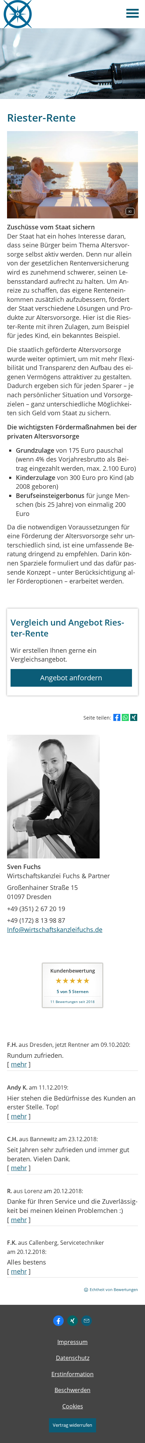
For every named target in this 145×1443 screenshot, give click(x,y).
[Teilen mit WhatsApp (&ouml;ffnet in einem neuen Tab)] (125, 717)
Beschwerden (72, 1390)
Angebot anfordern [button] (71, 677)
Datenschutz (72, 1358)
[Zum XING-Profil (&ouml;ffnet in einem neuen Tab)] (72, 1320)
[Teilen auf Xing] (133, 717)
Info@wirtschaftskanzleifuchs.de (54, 929)
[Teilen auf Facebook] (116, 717)
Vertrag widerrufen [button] (72, 1425)
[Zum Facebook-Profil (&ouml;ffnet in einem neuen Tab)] (58, 1320)
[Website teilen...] (86, 1320)
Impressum (72, 1342)
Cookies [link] (72, 1406)
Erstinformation (72, 1374)
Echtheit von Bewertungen (114, 1289)
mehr (19, 1064)
